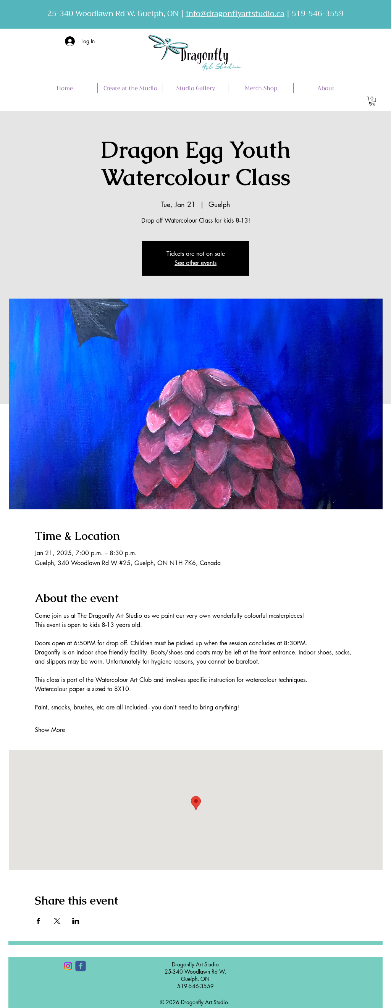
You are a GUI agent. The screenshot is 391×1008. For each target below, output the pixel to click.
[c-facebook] (80, 966)
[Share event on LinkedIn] (75, 921)
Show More (50, 730)
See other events (195, 263)
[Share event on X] (57, 921)
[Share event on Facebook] (38, 921)
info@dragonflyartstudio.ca (235, 13)
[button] (372, 101)
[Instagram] (68, 966)
